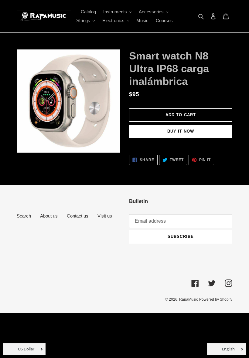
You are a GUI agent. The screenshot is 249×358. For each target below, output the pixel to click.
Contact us (77, 215)
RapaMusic (188, 299)
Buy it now (180, 131)
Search (24, 215)
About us (49, 215)
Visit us (104, 215)
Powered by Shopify (215, 299)
